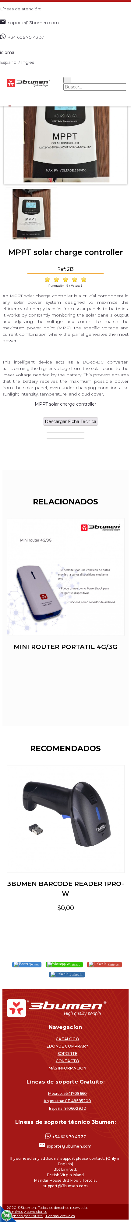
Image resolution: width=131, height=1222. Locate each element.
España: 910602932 (67, 1108)
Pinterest (113, 964)
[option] (65, 124)
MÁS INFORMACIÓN (68, 1068)
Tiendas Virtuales (60, 1215)
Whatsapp (73, 964)
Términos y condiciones (27, 1211)
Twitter (33, 964)
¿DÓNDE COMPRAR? (67, 1046)
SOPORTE (67, 1053)
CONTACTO (68, 1061)
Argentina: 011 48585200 (67, 1100)
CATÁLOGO (67, 1039)
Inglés (27, 62)
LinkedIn (76, 974)
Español (8, 62)
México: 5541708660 (67, 1093)
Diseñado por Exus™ (25, 1215)
